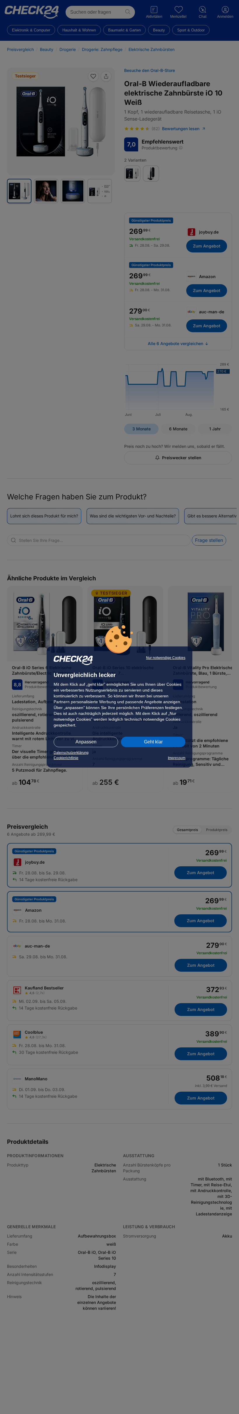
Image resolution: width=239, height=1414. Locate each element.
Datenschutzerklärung (71, 753)
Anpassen (85, 741)
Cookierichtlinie (66, 758)
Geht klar (153, 741)
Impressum (176, 758)
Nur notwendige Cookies (165, 658)
